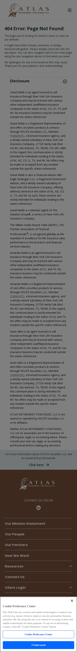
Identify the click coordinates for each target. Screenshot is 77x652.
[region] (38, 624)
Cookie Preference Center (38, 634)
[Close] (72, 601)
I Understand (39, 645)
